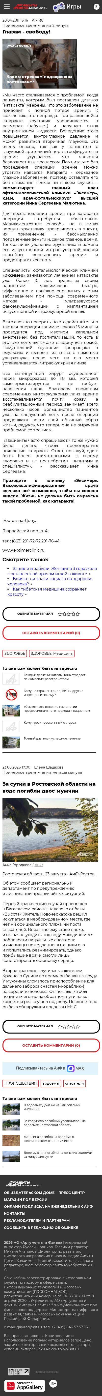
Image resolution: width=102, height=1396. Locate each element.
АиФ (39, 865)
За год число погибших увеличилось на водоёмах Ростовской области (55, 1123)
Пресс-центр (71, 1192)
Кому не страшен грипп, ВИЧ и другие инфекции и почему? (53, 693)
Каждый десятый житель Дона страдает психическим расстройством (54, 677)
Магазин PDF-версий (26, 1199)
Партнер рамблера (46, 1371)
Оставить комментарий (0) (51, 633)
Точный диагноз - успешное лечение (52, 738)
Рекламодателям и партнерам (37, 1220)
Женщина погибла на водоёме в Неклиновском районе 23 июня (49, 1139)
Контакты (14, 1213)
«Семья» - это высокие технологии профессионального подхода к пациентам (57, 709)
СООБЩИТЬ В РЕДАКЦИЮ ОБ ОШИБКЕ (41, 1227)
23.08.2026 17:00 (16, 767)
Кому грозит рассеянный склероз (50, 722)
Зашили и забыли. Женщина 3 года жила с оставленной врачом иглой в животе (52, 571)
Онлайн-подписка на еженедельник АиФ (48, 1206)
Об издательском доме (29, 1192)
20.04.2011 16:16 (15, 20)
